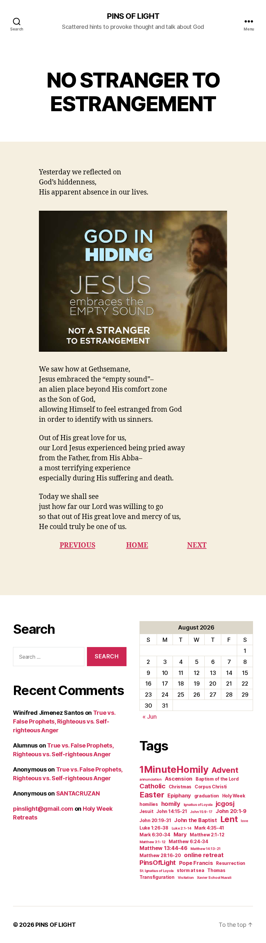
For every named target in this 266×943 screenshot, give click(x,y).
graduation (206, 795)
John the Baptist (195, 820)
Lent (229, 819)
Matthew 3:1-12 (152, 842)
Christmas (180, 786)
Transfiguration (157, 877)
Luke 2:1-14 (181, 828)
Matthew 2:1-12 (207, 834)
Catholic (152, 786)
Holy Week (233, 795)
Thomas (216, 870)
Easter (151, 794)
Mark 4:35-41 (209, 828)
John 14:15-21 (171, 811)
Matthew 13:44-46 (163, 848)
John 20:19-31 (155, 820)
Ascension (179, 778)
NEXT (197, 545)
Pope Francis (196, 863)
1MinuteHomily (174, 769)
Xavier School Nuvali (214, 878)
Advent (225, 770)
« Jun (149, 716)
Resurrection (230, 863)
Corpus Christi (211, 786)
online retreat (203, 854)
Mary (180, 834)
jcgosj (225, 803)
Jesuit (146, 811)
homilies (148, 804)
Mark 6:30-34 (154, 834)
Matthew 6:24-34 (188, 841)
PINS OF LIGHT (133, 16)
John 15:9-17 (201, 812)
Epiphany (179, 795)
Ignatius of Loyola (198, 805)
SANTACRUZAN (78, 793)
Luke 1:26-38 (153, 828)
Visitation (186, 878)
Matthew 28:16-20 (160, 855)
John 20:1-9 (231, 811)
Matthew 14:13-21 (205, 849)
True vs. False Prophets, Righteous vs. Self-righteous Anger (64, 721)
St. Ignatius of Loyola (156, 871)
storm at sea (190, 870)
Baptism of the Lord (217, 779)
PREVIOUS (77, 545)
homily (170, 803)
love (244, 821)
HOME (137, 545)
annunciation (150, 779)
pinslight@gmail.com (43, 808)
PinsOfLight (157, 862)
